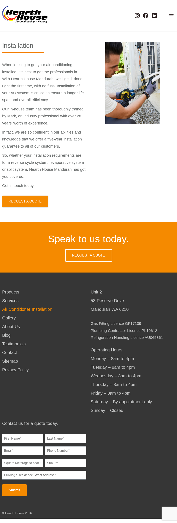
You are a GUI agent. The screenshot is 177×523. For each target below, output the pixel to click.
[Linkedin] (154, 15)
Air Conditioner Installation (27, 309)
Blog (6, 335)
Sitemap (10, 361)
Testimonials (14, 343)
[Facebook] (146, 15)
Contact (9, 352)
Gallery (9, 318)
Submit (14, 490)
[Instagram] (137, 15)
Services (10, 300)
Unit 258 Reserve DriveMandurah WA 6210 (110, 301)
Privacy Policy (15, 369)
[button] (171, 15)
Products (10, 292)
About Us (11, 326)
